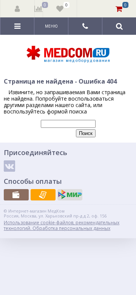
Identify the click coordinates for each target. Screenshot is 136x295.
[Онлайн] (69, 194)
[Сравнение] (38, 8)
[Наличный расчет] (16, 194)
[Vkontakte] (9, 166)
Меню (51, 26)
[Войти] (17, 8)
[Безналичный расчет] (43, 194)
